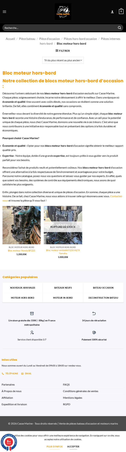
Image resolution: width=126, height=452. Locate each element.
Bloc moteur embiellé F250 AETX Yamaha (63, 252)
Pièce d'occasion (49, 38)
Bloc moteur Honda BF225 (21, 250)
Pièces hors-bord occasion (80, 38)
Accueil (10, 38)
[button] (4, 12)
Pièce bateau (27, 38)
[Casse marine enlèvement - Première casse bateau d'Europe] (63, 11)
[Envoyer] (119, 28)
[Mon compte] (112, 11)
